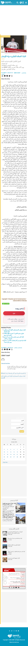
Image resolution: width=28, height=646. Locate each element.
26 (10, 456)
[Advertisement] (14, 20)
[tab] (8, 570)
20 (14, 454)
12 (10, 452)
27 (14, 456)
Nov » (6, 462)
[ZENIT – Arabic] (8, 2)
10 (4, 452)
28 (17, 456)
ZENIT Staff (17, 72)
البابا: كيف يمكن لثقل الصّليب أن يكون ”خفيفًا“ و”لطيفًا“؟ (16, 552)
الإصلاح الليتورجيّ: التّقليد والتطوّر (14, 544)
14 (17, 452)
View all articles (5, 363)
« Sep (4, 462)
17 (4, 454)
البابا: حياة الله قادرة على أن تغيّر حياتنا (15, 538)
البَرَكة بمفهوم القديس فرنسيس (14, 558)
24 (4, 456)
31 (4, 459)
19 (10, 454)
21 (17, 454)
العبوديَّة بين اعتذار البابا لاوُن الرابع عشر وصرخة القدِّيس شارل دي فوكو (15, 532)
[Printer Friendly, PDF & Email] (5, 303)
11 (7, 452)
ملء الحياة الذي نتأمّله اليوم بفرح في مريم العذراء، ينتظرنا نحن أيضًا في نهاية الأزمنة (9, 516)
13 (14, 452)
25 (7, 456)
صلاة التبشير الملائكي (5, 36)
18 (7, 454)
